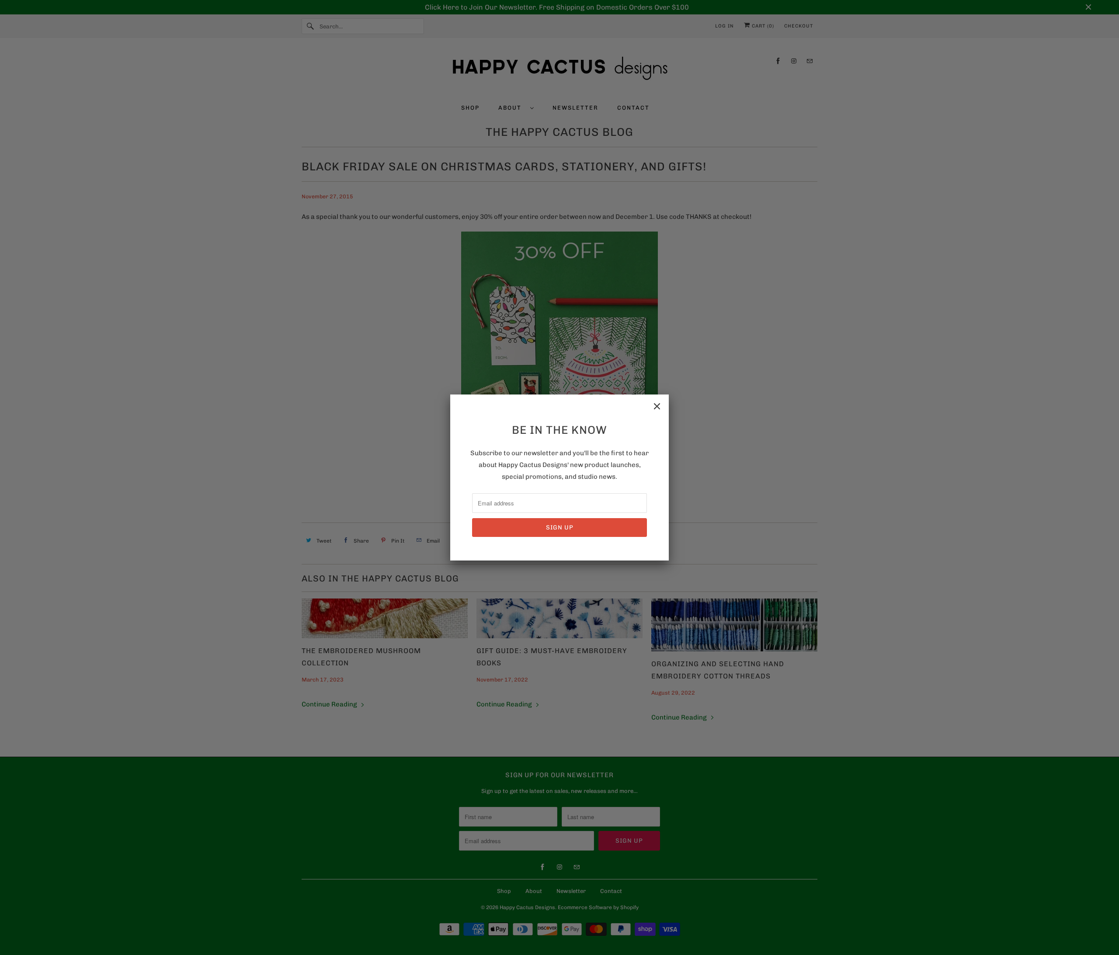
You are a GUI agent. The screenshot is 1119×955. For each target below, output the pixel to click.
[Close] (657, 406)
